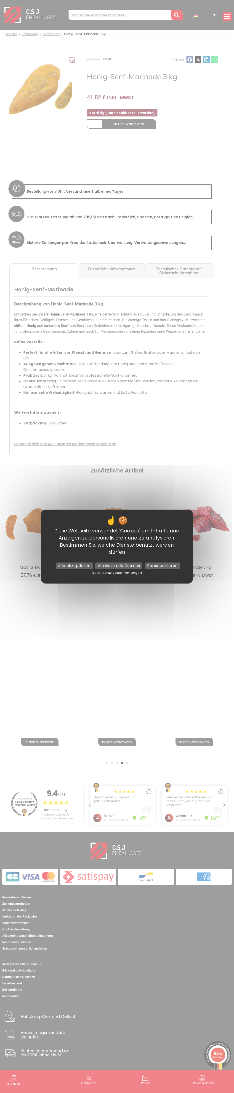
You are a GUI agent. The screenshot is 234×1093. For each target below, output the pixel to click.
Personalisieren (162, 565)
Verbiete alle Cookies (119, 565)
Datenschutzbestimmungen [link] (117, 572)
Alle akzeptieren (74, 565)
